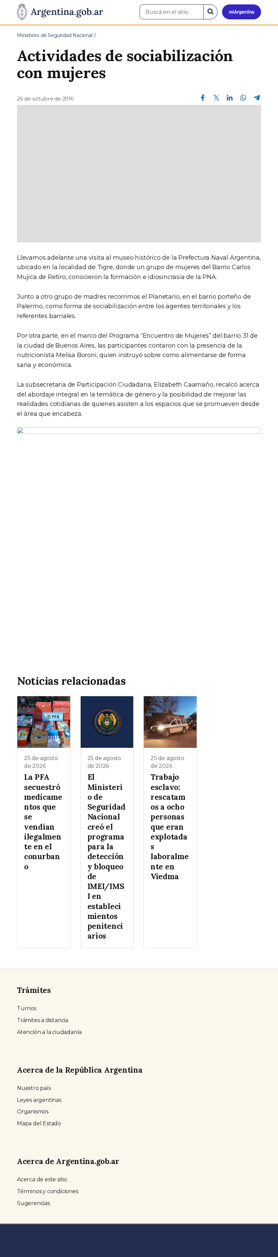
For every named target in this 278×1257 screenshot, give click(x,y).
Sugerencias (33, 1203)
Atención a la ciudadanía (49, 1032)
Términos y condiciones (47, 1191)
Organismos (32, 1111)
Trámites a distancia (42, 1020)
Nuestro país (34, 1088)
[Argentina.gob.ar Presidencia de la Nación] (60, 12)
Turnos (26, 1008)
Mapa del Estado (39, 1123)
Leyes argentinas (39, 1100)
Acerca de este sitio (42, 1179)
